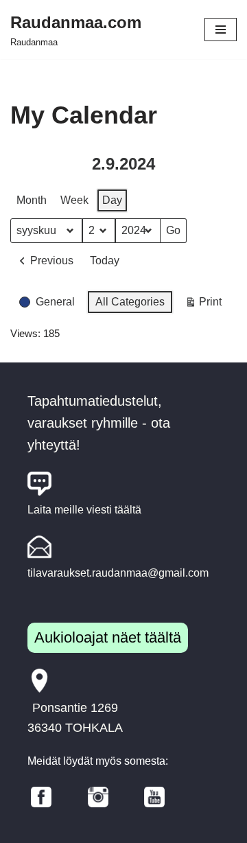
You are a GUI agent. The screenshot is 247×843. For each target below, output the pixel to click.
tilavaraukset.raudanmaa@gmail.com (118, 573)
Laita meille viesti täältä (84, 510)
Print (203, 305)
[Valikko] (220, 29)
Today (104, 260)
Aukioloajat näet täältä (107, 637)
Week (74, 200)
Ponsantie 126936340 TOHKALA (75, 718)
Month (31, 200)
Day (112, 200)
